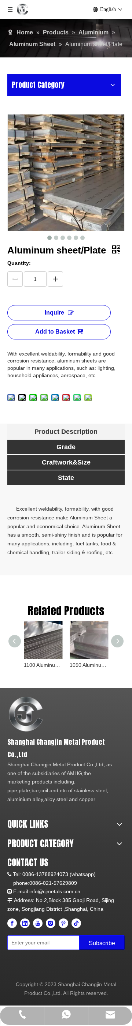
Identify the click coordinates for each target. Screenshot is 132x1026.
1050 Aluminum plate (89, 665)
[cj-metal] (61, 714)
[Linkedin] (25, 923)
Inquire (54, 312)
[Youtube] (38, 923)
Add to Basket (55, 331)
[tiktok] (76, 923)
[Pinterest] (63, 923)
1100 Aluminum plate (43, 665)
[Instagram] (50, 923)
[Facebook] (12, 923)
